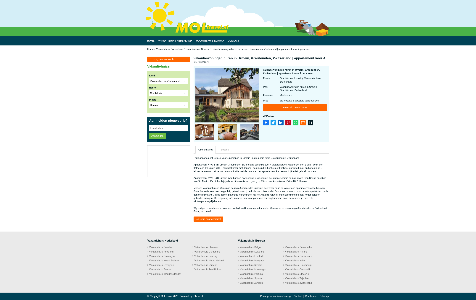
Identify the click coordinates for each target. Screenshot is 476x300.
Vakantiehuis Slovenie (297, 274)
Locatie (225, 149)
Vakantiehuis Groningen (162, 256)
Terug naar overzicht (163, 59)
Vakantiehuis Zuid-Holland (208, 269)
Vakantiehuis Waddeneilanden (165, 274)
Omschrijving (205, 149)
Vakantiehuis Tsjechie (296, 278)
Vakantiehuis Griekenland (298, 256)
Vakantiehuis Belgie (250, 247)
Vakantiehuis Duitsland (252, 251)
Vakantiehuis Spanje (251, 278)
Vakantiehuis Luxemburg (298, 265)
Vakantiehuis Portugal (251, 274)
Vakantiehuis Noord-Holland (209, 260)
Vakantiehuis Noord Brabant (164, 260)
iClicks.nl (198, 296)
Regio (152, 87)
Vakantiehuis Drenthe (160, 247)
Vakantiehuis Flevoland (206, 247)
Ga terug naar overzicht (208, 219)
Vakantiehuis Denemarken (299, 247)
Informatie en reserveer (294, 107)
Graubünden (192, 49)
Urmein (205, 49)
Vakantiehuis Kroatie (251, 265)
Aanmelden (157, 136)
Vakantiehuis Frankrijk (252, 256)
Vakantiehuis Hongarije (252, 260)
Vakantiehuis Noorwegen (253, 269)
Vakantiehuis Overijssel (161, 265)
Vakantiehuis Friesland (161, 251)
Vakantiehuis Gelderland (207, 251)
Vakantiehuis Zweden (251, 282)
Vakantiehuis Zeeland (160, 269)
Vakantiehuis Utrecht (205, 265)
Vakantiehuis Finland (296, 251)
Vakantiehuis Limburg (205, 256)
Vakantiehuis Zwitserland (169, 49)
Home (150, 49)
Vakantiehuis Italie (295, 260)
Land (152, 75)
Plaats (152, 99)
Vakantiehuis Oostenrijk (298, 269)
